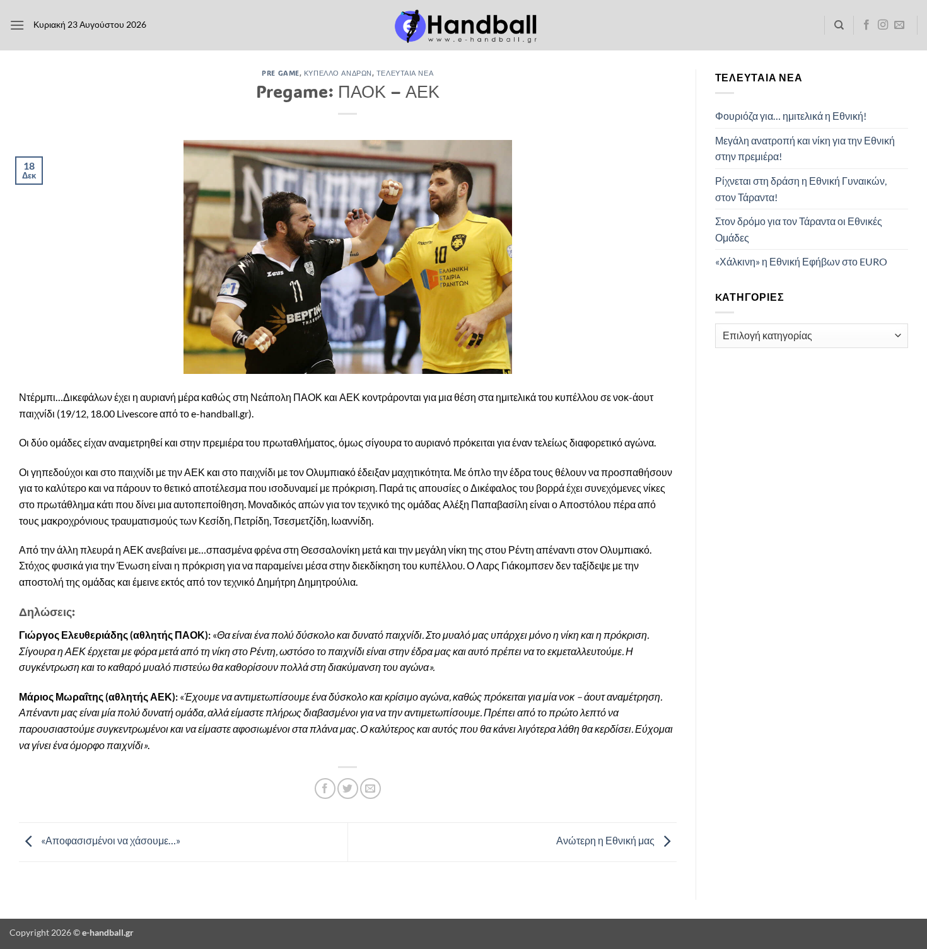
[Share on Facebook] (325, 788)
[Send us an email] (899, 25)
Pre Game (280, 73)
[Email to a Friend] (370, 788)
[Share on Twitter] (347, 788)
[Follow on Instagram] (883, 25)
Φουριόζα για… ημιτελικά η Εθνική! (790, 116)
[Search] (839, 25)
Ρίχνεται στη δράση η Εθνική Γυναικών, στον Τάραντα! (801, 189)
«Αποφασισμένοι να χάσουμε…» (109, 841)
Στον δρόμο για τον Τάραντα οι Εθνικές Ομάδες (798, 229)
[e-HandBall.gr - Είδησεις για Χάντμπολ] (463, 25)
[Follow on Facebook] (866, 25)
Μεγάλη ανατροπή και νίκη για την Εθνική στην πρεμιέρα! (805, 148)
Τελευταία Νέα (404, 73)
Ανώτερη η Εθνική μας (606, 841)
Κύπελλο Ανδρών (338, 73)
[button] (17, 24)
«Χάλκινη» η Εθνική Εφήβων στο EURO (801, 261)
